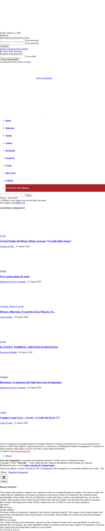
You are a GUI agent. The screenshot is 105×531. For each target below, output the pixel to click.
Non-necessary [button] (6, 517)
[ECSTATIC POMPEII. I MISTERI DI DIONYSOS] (22, 339)
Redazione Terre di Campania (13, 281)
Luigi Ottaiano (6, 317)
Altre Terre (10, 173)
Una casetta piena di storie (14, 276)
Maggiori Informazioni (18, 472)
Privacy (8, 456)
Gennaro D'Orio (7, 246)
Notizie (8, 135)
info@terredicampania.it (20, 451)
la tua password (32, 43)
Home (8, 120)
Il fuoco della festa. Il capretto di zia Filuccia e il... (27, 311)
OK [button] (102, 468)
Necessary (7, 507)
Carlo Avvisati (6, 423)
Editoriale (9, 128)
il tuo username (31, 40)
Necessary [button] (4, 505)
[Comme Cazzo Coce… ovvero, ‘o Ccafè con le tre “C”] (22, 410)
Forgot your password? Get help (14, 49)
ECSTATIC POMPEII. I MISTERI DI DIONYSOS (29, 347)
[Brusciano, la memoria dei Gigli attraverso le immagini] (22, 374)
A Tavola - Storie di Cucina (12, 306)
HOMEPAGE (19, 203)
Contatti (9, 180)
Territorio (9, 158)
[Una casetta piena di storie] (22, 269)
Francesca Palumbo (8, 352)
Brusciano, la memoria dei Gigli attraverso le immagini (30, 382)
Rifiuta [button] (4, 472)
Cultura (8, 143)
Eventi (8, 165)
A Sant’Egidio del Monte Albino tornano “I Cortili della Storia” (36, 241)
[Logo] (21, 113)
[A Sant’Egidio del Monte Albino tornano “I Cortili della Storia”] (22, 233)
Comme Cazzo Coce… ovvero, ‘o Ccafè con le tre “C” (30, 417)
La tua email (30, 56)
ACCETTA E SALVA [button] (10, 530)
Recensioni (10, 150)
